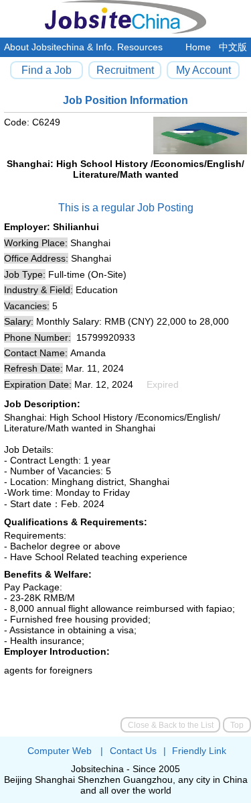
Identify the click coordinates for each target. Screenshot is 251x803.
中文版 (233, 47)
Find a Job (46, 70)
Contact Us (133, 750)
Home (198, 47)
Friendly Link (199, 750)
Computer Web (59, 750)
